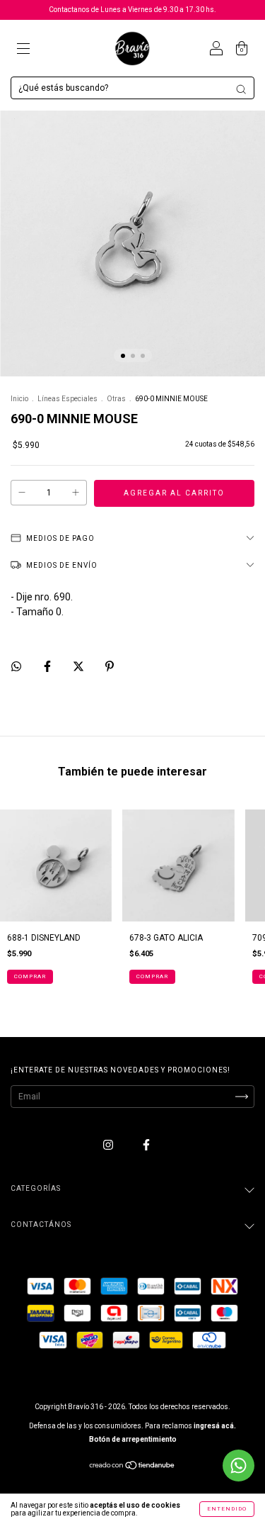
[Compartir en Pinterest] (109, 666)
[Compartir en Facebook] (48, 666)
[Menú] (23, 50)
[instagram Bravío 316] (109, 1145)
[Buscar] (241, 89)
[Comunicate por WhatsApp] (238, 1465)
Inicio (19, 399)
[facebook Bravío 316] (146, 1145)
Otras (116, 399)
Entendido (227, 1509)
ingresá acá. (215, 1426)
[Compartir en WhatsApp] (16, 666)
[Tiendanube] (132, 1467)
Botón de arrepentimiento (133, 1439)
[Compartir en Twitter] (79, 666)
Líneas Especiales (67, 399)
